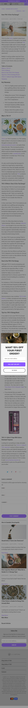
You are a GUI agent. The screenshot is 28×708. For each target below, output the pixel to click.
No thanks (14, 370)
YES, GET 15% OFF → (14, 364)
